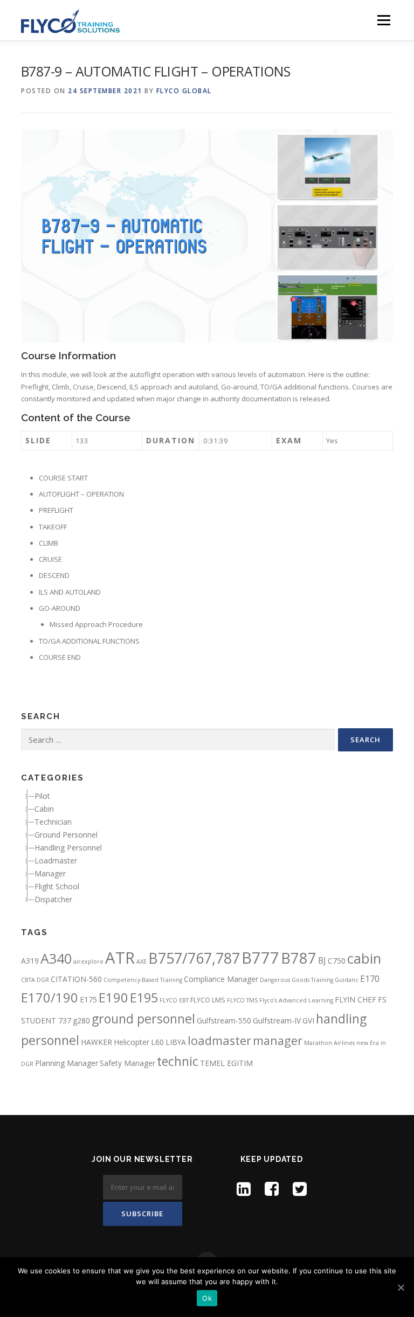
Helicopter (131, 1042)
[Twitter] (300, 1188)
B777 (260, 957)
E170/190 (49, 997)
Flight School (56, 886)
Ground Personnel (66, 835)
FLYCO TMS (242, 1000)
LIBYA (175, 1042)
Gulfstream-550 (224, 1020)
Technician (53, 822)
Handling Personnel (68, 847)
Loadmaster (55, 860)
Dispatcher (53, 899)
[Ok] (400, 1287)
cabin (364, 958)
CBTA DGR (35, 980)
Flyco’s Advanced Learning (296, 1000)
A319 (30, 961)
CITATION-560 (76, 979)
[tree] (207, 848)
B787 (298, 958)
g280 (81, 1020)
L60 (157, 1042)
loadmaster (219, 1040)
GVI (308, 1020)
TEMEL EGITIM (226, 1063)
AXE (141, 961)
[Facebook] (272, 1188)
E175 (88, 999)
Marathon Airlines (329, 1043)
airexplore (88, 961)
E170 (370, 979)
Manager (50, 873)
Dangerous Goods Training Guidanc (309, 980)
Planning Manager (66, 1063)
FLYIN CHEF (355, 999)
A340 (56, 958)
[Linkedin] (244, 1188)
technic (177, 1061)
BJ (322, 960)
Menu (383, 20)
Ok (207, 1298)
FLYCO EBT (174, 1000)
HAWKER (96, 1042)
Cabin (44, 809)
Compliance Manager (221, 979)
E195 (144, 997)
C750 (337, 961)
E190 (113, 997)
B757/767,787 (194, 958)
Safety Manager (127, 1063)
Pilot (42, 796)
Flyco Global (184, 90)
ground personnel (143, 1018)
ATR (120, 957)
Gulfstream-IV (277, 1020)
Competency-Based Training (143, 980)
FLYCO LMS (207, 1000)
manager (277, 1040)
